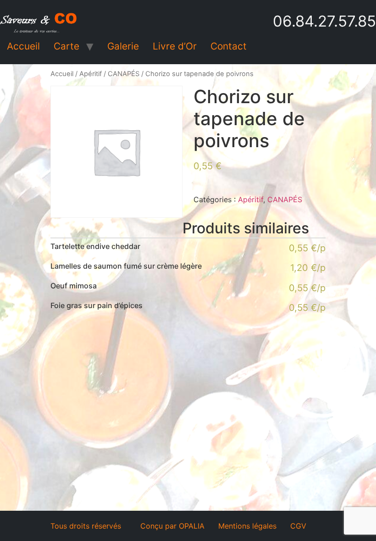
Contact (228, 46)
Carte (66, 46)
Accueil (23, 46)
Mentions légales (247, 525)
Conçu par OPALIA (172, 525)
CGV (298, 525)
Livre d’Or (175, 46)
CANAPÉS (123, 74)
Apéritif (90, 74)
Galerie (123, 46)
